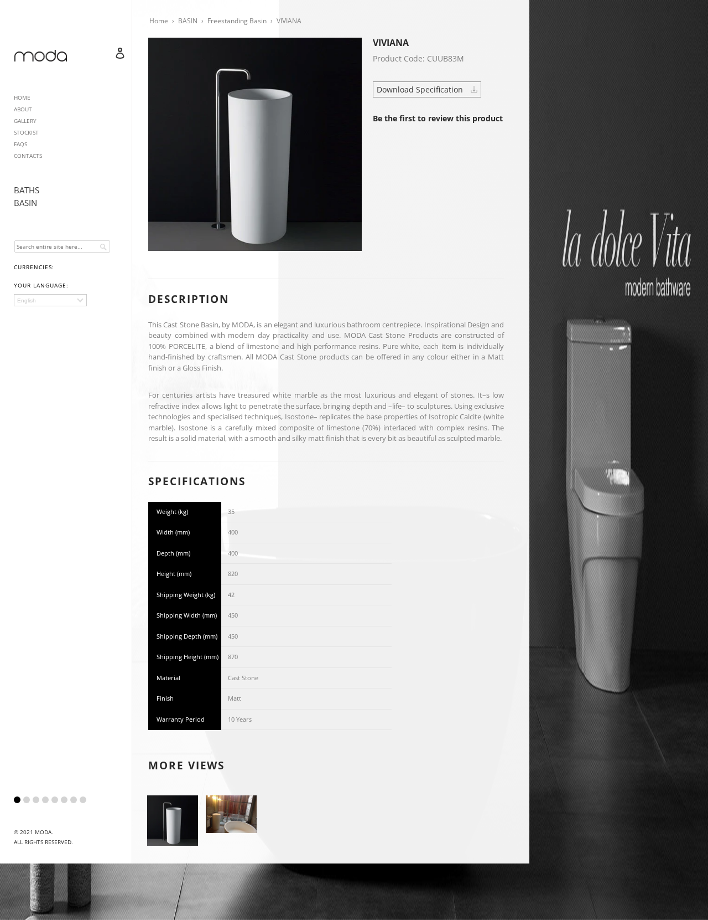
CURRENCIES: (34, 267)
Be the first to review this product (438, 118)
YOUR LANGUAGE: (41, 285)
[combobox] (62, 246)
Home (158, 20)
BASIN (25, 202)
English (26, 300)
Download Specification (421, 89)
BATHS (26, 190)
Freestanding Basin (237, 20)
